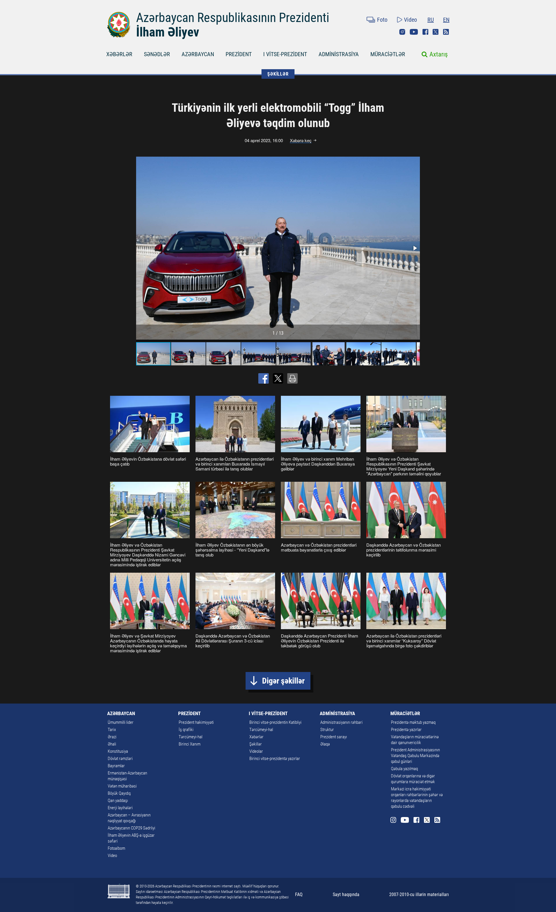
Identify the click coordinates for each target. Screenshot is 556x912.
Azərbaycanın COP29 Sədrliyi (131, 828)
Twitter (435, 32)
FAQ (299, 894)
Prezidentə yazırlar (406, 729)
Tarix (112, 729)
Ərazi (112, 736)
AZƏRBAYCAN (198, 54)
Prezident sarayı (333, 736)
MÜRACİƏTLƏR (387, 54)
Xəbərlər (256, 736)
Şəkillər (255, 744)
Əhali (112, 744)
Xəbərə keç (301, 140)
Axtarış (438, 54)
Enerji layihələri (120, 807)
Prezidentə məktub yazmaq (413, 722)
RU (430, 19)
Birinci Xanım (189, 744)
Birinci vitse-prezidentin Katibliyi (275, 722)
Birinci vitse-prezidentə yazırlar (274, 758)
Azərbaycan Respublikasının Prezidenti (232, 17)
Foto (382, 19)
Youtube (414, 32)
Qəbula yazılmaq (404, 768)
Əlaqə (325, 744)
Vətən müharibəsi (122, 786)
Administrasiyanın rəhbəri (341, 722)
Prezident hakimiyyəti (196, 722)
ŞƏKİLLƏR (277, 74)
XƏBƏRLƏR (119, 54)
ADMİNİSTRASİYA (339, 54)
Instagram (402, 32)
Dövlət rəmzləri (120, 758)
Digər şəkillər (283, 681)
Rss (446, 32)
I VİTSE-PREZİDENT (285, 54)
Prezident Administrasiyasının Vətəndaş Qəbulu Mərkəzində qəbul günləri (415, 755)
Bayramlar (116, 765)
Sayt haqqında (346, 894)
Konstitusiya (118, 751)
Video (410, 19)
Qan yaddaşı (118, 800)
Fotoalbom (116, 848)
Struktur (327, 729)
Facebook (425, 32)
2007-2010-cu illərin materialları (419, 894)
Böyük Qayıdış (119, 793)
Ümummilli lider (120, 722)
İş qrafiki (186, 729)
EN (446, 19)
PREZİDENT (239, 54)
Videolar (256, 751)
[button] (414, 248)
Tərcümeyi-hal (190, 736)
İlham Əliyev (167, 32)
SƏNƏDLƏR (157, 54)
